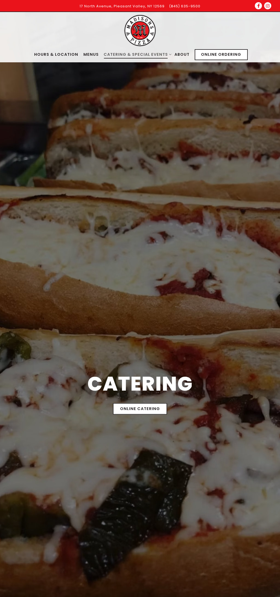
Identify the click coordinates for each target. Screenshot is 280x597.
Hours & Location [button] (56, 54)
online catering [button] (140, 409)
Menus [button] (91, 54)
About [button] (181, 54)
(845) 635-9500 (184, 6)
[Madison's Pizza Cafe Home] (140, 30)
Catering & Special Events (136, 54)
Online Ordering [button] (221, 54)
